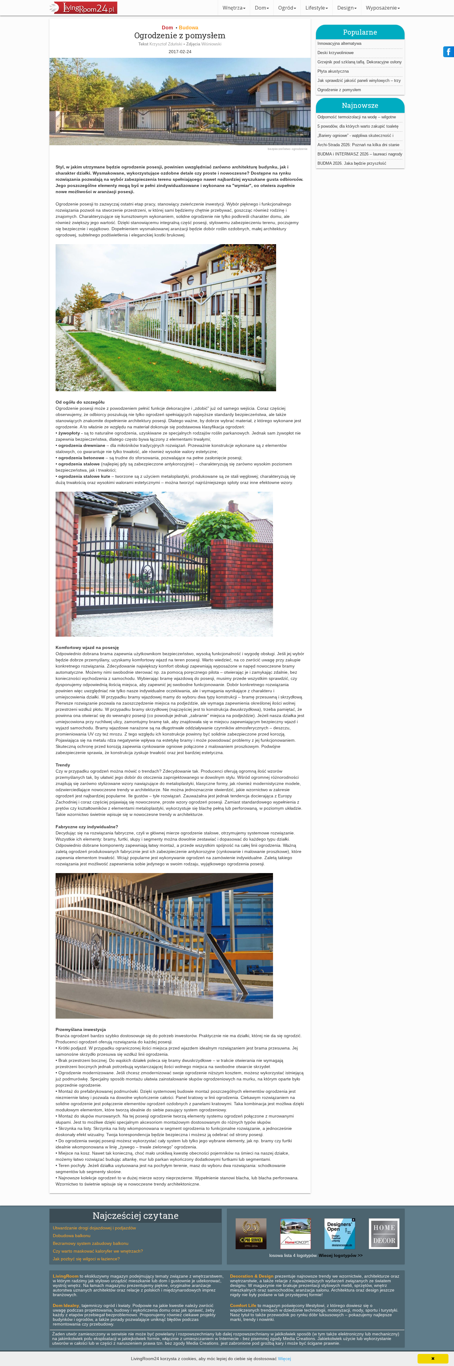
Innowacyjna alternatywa (339, 43)
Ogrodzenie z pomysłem (339, 89)
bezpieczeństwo (280, 149)
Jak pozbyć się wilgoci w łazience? (86, 1258)
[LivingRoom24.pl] (83, 12)
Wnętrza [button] (232, 7)
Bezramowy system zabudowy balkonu (90, 1243)
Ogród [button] (285, 7)
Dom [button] (260, 7)
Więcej (284, 1358)
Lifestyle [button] (315, 7)
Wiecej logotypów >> (340, 1255)
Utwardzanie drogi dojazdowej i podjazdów (94, 1227)
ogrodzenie (300, 149)
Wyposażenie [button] (381, 7)
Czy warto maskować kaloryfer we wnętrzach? (98, 1251)
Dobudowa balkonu (71, 1235)
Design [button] (345, 7)
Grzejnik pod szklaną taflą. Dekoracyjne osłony (359, 62)
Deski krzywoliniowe (335, 52)
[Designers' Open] (309, 1249)
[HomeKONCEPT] (264, 1249)
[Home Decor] (353, 1249)
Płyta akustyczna (333, 71)
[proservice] (397, 1249)
